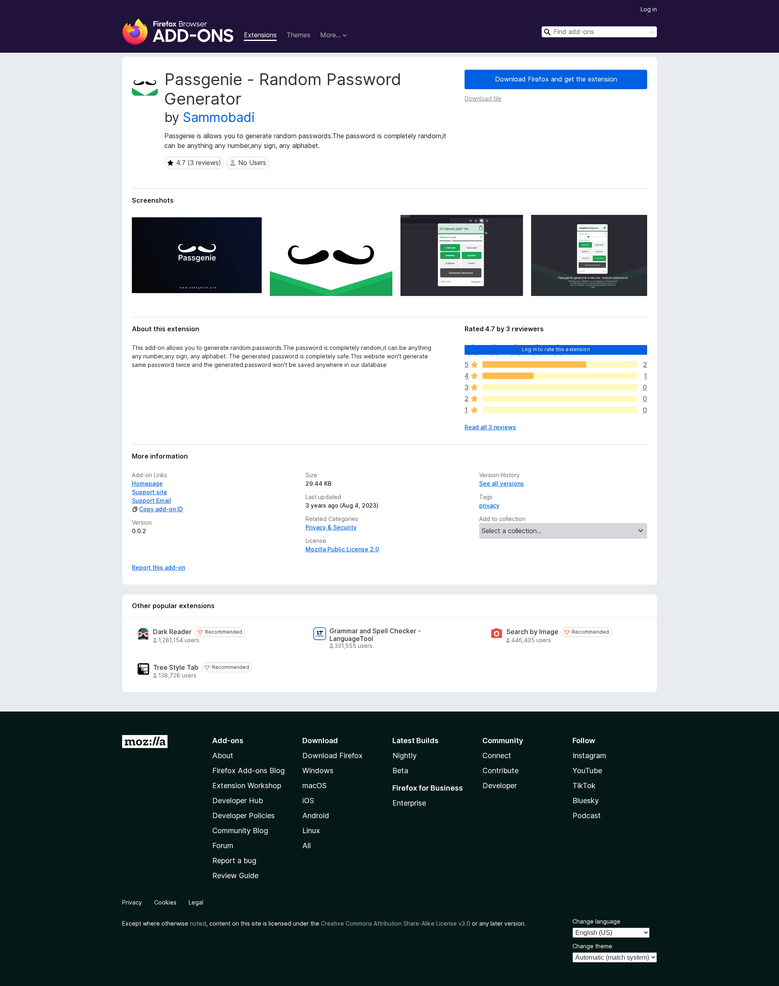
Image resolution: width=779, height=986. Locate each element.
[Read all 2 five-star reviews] (559, 364)
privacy (489, 505)
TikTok (584, 785)
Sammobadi (219, 117)
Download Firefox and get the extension (556, 79)
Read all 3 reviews (490, 427)
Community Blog (240, 830)
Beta (400, 770)
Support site (149, 492)
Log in (649, 9)
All (306, 845)
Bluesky (585, 800)
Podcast (586, 815)
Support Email (151, 500)
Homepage (147, 483)
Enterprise (409, 803)
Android (315, 815)
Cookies (165, 902)
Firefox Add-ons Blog (248, 770)
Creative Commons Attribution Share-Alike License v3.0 (395, 923)
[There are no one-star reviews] (559, 410)
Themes (298, 35)
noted (198, 923)
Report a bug (234, 860)
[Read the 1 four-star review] (559, 376)
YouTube (587, 770)
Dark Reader (172, 632)
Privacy (132, 902)
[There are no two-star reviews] (559, 398)
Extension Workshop (246, 785)
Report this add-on (158, 567)
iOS (308, 800)
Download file (483, 98)
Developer (499, 785)
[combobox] (599, 31)
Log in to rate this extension (556, 349)
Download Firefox (332, 755)
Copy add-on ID (161, 509)
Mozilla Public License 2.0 (342, 549)
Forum (222, 845)
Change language (596, 921)
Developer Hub (237, 800)
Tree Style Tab (175, 667)
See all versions (501, 483)
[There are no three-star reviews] (559, 387)
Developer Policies (243, 815)
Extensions (260, 35)
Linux (311, 830)
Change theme (592, 946)
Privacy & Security (331, 527)
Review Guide (235, 875)
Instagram (589, 755)
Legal (196, 902)
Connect (496, 755)
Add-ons (227, 740)
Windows (318, 770)
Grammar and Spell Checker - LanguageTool (375, 635)
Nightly (404, 755)
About (222, 755)
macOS (314, 785)
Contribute (500, 770)
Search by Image (532, 632)
